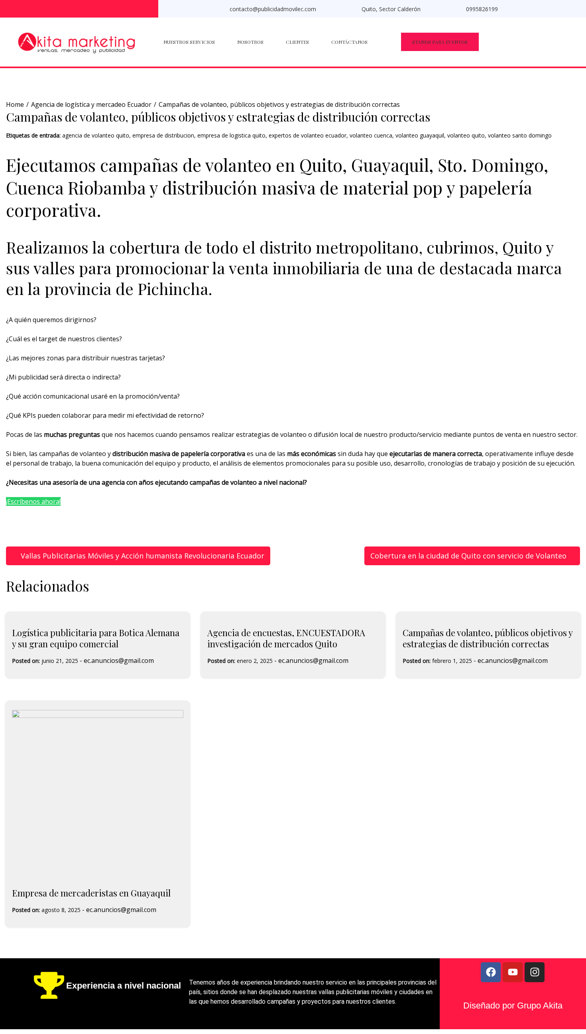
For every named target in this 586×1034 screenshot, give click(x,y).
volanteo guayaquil (419, 135)
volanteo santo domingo (520, 135)
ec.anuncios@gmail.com (119, 660)
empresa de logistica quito (231, 135)
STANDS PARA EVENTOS (440, 42)
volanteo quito (466, 135)
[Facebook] (491, 972)
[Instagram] (535, 972)
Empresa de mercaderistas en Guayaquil (91, 893)
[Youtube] (513, 972)
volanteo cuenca (371, 135)
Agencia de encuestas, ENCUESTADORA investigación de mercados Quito (286, 638)
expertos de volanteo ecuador (307, 135)
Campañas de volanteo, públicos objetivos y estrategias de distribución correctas (487, 638)
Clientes (297, 42)
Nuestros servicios (189, 42)
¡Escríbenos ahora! (33, 501)
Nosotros (250, 42)
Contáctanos (349, 42)
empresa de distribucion (163, 135)
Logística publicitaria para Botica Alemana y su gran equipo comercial (95, 638)
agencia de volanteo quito (95, 135)
